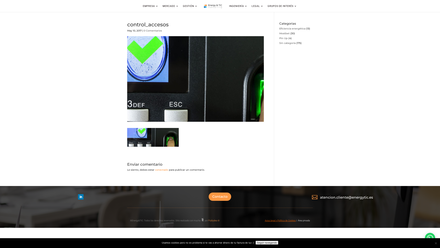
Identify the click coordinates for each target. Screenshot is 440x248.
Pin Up (283, 38)
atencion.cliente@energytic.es (346, 197)
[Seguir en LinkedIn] (81, 197)
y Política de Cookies (285, 220)
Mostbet (284, 33)
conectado (161, 169)
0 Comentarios (153, 30)
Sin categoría (287, 43)
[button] (430, 238)
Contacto (220, 197)
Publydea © (214, 220)
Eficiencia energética (292, 28)
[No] (435, 243)
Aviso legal (270, 220)
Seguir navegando (267, 242)
